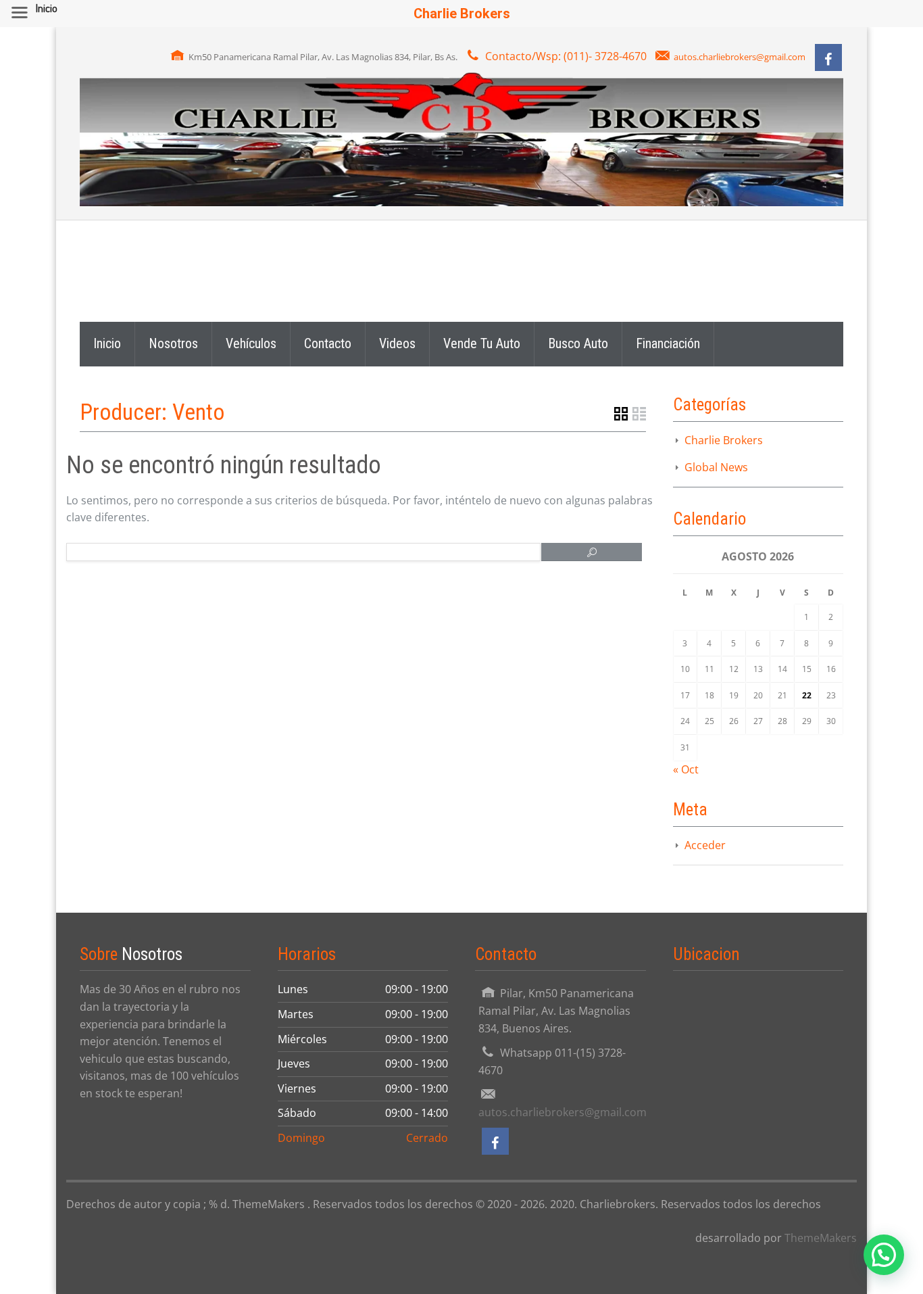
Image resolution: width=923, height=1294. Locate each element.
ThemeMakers (820, 1237)
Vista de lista (639, 414)
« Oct (686, 769)
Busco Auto (578, 343)
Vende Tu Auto (481, 343)
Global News (716, 467)
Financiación (668, 343)
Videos (397, 343)
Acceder (705, 845)
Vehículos (251, 343)
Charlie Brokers (723, 440)
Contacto (327, 343)
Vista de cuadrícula (621, 414)
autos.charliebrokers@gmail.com (739, 57)
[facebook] (828, 57)
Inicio (107, 343)
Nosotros (173, 343)
